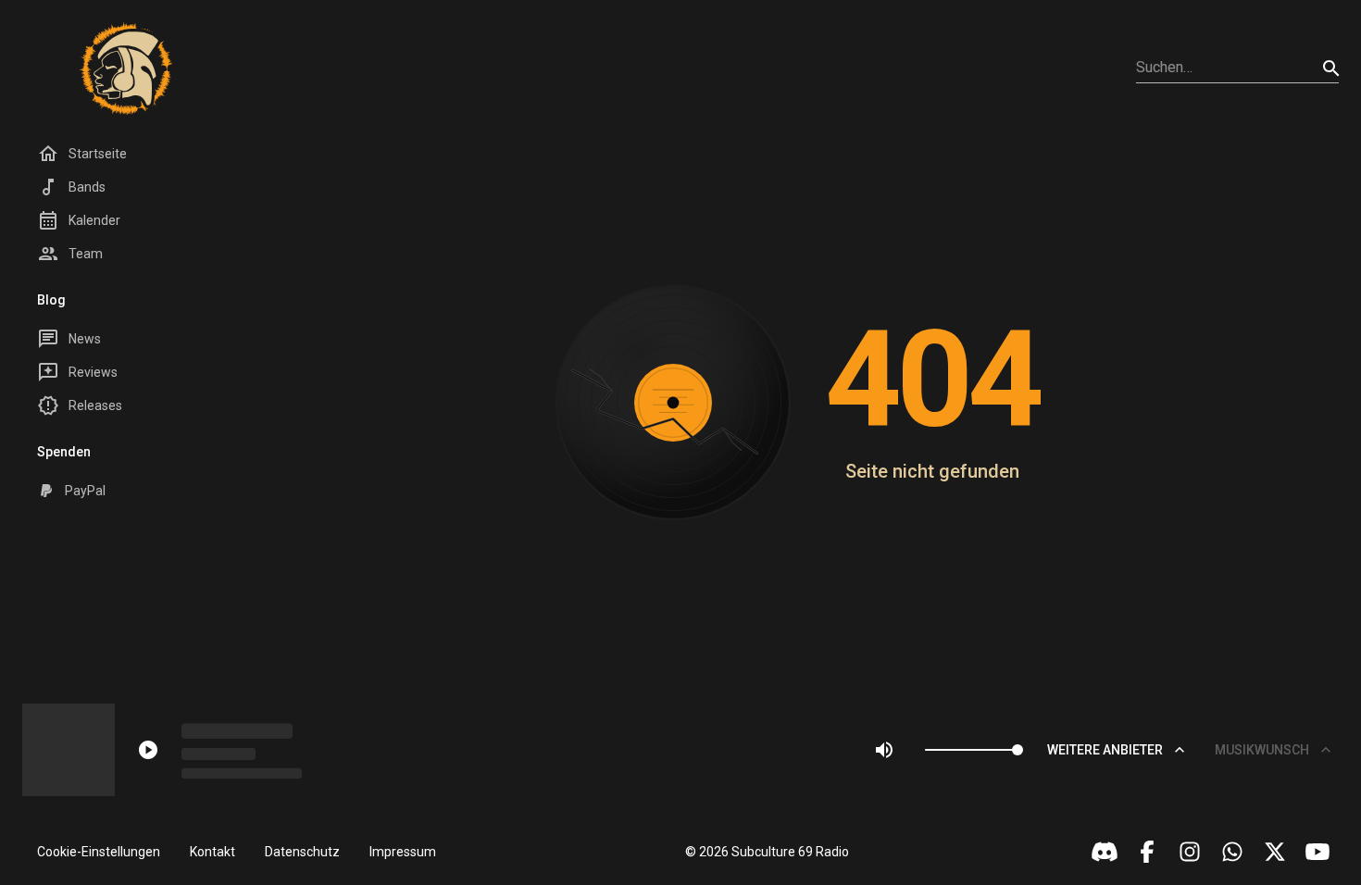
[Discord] (1104, 851)
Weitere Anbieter (1105, 749)
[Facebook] (1147, 851)
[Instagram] (1189, 851)
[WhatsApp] (1232, 851)
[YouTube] (1317, 851)
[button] (98, 851)
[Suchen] (1331, 68)
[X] (1275, 851)
